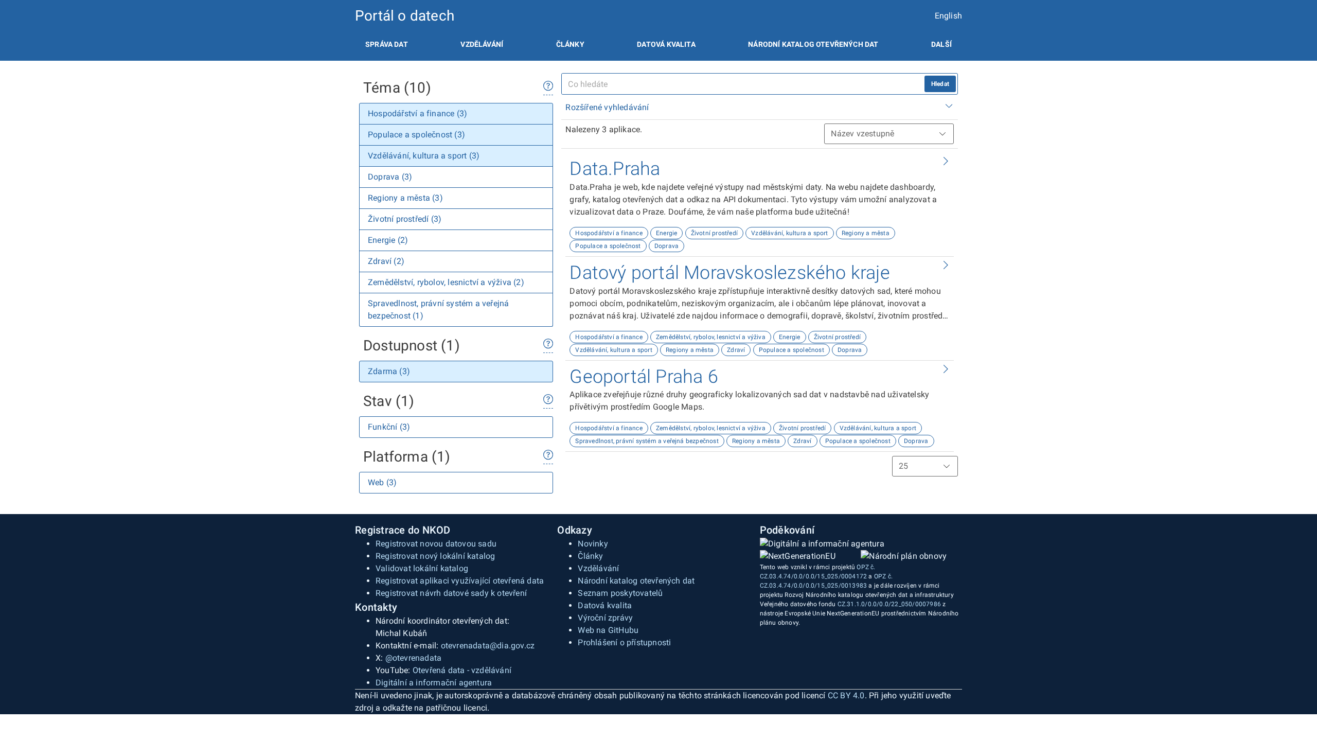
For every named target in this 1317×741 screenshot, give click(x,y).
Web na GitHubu (608, 630)
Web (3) (382, 482)
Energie (666, 233)
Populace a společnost (607, 246)
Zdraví (736, 350)
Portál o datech (404, 15)
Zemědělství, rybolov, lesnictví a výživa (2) (446, 282)
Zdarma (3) (389, 371)
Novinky (593, 544)
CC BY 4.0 (846, 695)
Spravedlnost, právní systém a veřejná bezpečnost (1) (438, 309)
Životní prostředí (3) (404, 219)
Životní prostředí (714, 233)
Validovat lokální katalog (422, 568)
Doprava (666, 246)
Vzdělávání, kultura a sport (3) (423, 156)
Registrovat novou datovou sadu (436, 544)
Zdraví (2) (386, 261)
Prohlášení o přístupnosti (624, 642)
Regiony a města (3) (405, 198)
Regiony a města (865, 233)
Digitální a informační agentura (434, 682)
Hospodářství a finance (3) (417, 113)
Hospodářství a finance (608, 233)
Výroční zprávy (605, 618)
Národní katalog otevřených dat (636, 581)
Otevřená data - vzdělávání (462, 670)
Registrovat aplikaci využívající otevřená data (460, 581)
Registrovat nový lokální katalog (435, 556)
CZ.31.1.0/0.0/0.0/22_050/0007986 (889, 604)
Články (570, 44)
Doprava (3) (390, 177)
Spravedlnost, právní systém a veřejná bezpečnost (647, 441)
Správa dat (386, 44)
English (948, 16)
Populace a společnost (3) (416, 134)
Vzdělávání (481, 44)
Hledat (940, 83)
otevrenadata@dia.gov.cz (488, 645)
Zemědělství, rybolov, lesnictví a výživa (711, 337)
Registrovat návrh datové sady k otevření (451, 593)
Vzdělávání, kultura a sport (789, 233)
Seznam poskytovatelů (620, 593)
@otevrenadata (413, 658)
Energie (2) (388, 240)
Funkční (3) (389, 427)
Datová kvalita (666, 44)
